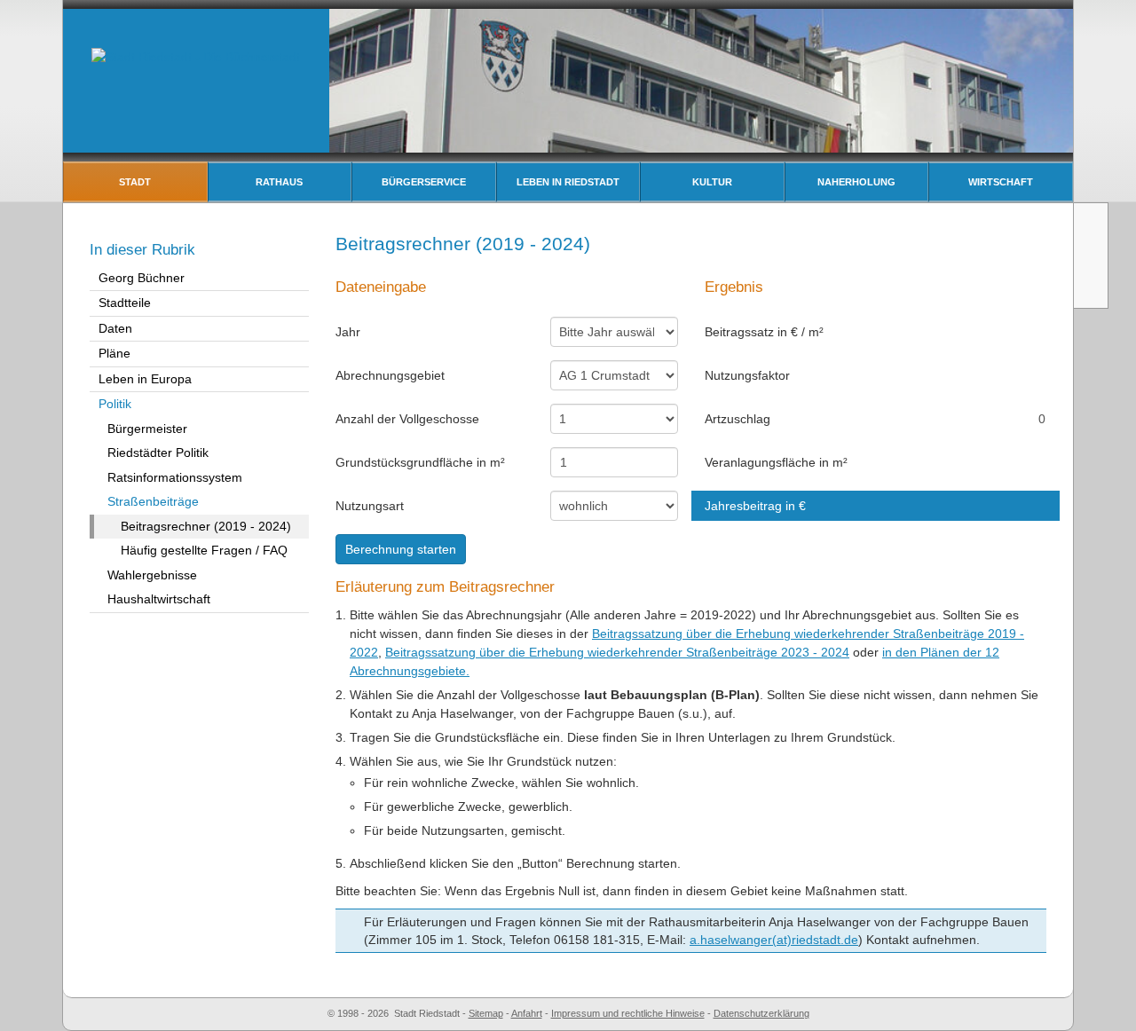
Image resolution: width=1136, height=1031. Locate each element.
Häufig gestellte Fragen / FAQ (204, 550)
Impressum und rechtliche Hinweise (628, 1013)
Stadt (135, 182)
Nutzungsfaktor (747, 375)
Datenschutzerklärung (761, 1013)
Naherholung (856, 182)
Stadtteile (125, 302)
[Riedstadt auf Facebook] (1092, 287)
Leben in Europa (145, 379)
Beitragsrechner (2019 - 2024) (206, 526)
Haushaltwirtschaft (158, 599)
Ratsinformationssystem (174, 477)
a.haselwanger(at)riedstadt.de (774, 940)
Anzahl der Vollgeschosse (407, 419)
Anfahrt (526, 1013)
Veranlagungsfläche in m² (776, 462)
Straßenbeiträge (153, 501)
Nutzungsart (369, 506)
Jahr (347, 332)
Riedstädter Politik (158, 452)
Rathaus (279, 182)
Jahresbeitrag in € (755, 506)
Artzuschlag (737, 419)
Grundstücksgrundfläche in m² (420, 462)
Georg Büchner (142, 278)
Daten (115, 328)
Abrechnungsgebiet (390, 375)
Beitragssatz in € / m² (764, 332)
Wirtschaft (1000, 182)
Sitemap (486, 1013)
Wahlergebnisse (152, 575)
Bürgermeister (147, 428)
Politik (115, 404)
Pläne (114, 353)
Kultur (712, 182)
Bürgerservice (424, 182)
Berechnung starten (400, 549)
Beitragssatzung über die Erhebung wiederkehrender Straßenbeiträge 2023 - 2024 (617, 652)
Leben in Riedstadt (568, 182)
